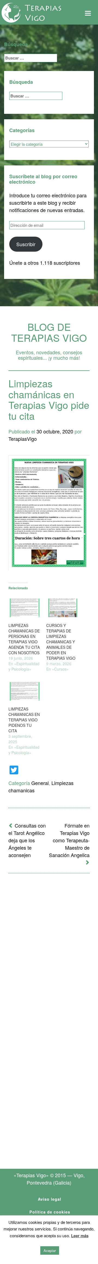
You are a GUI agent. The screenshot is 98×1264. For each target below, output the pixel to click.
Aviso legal (49, 1199)
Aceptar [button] (50, 1250)
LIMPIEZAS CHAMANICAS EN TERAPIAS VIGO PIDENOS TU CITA (24, 719)
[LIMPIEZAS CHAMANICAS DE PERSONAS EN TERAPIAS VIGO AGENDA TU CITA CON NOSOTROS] (24, 608)
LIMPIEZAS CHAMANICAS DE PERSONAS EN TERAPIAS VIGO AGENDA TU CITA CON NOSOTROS (24, 639)
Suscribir (25, 244)
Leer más (79, 1236)
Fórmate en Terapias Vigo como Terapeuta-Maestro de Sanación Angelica (69, 840)
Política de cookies (49, 1212)
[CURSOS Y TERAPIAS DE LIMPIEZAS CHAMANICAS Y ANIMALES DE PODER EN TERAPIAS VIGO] (62, 608)
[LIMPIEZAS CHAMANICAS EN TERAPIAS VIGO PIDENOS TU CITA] (24, 691)
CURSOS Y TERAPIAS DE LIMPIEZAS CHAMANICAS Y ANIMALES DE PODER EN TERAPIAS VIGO (60, 642)
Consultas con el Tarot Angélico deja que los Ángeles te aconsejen (27, 840)
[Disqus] (49, 949)
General (40, 782)
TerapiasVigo (22, 438)
